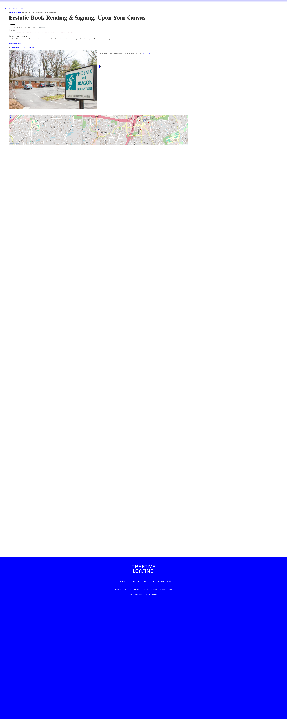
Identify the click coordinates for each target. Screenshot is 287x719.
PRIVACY (162, 589)
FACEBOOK (120, 582)
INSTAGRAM (148, 582)
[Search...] (9, 9)
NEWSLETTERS (165, 582)
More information (15, 43)
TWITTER (134, 582)
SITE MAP (146, 589)
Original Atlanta (143, 9)
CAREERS (154, 589)
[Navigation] (5, 9)
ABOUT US (128, 589)
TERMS (170, 589)
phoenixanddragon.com (149, 53)
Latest (21, 8)
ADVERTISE (118, 589)
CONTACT (137, 589)
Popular (15, 8)
